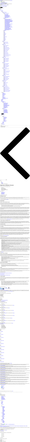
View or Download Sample (2, 365)
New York (3, 413)
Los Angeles (4, 414)
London (3, 409)
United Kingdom (3, 406)
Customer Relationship (7, 27)
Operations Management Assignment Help (9, 20)
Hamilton (3, 422)
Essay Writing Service (3, 399)
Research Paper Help (3, 396)
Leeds (3, 412)
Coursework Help (3, 398)
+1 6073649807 (2, 424)
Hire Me (13, 305)
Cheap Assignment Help (7, 15)
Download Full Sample (2, 289)
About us (2, 401)
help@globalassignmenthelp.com (11, 424)
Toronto (3, 420)
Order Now (11, 0)
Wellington (4, 421)
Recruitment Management (7, 22)
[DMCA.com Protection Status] (3, 426)
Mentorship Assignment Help (7, 19)
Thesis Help (2, 397)
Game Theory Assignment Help (8, 28)
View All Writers (1, 323)
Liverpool (3, 411)
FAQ (1, 403)
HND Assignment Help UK (6, 235)
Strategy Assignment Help (7, 24)
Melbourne (4, 416)
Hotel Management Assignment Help (8, 29)
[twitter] (0, 425)
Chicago (3, 415)
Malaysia (2, 419)
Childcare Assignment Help (7, 26)
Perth (3, 417)
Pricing (2, 386)
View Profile (4, 305)
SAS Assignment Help (7, 23)
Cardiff (3, 408)
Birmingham (4, 410)
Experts (2, 402)
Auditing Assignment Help (7, 25)
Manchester (4, 407)
